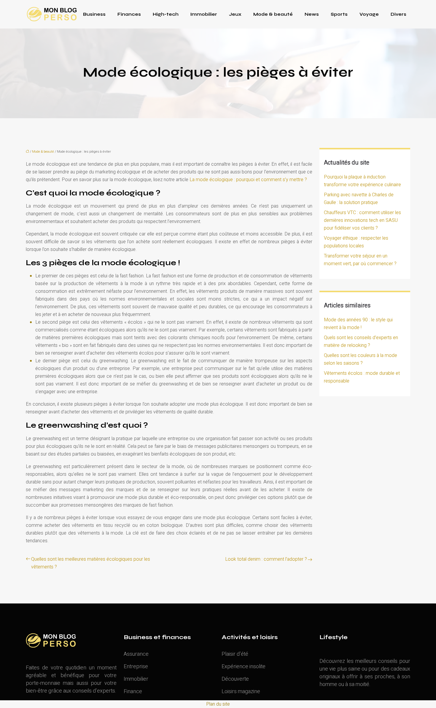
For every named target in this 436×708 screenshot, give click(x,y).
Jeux (235, 14)
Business (94, 14)
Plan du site (218, 704)
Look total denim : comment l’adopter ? (266, 559)
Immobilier (203, 14)
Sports (339, 14)
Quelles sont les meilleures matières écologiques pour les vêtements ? (90, 563)
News (312, 14)
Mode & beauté (273, 14)
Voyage (369, 14)
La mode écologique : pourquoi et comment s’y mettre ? (248, 179)
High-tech (166, 14)
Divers (398, 14)
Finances (129, 14)
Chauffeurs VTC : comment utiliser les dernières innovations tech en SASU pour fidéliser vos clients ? (362, 220)
